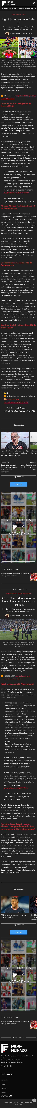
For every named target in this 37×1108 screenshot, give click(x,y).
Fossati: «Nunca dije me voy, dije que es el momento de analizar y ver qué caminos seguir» (15, 453)
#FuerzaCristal (12, 399)
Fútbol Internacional (24, 593)
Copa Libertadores (11, 593)
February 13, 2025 (12, 799)
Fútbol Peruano (9, 9)
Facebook (4, 1088)
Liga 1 (23, 14)
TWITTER (18, 484)
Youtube (3, 1092)
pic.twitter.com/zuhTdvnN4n (16, 193)
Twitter (3, 1084)
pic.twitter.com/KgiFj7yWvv (16, 788)
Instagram (4, 1080)
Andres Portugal (16, 33)
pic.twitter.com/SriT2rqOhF (16, 402)
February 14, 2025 (26, 201)
